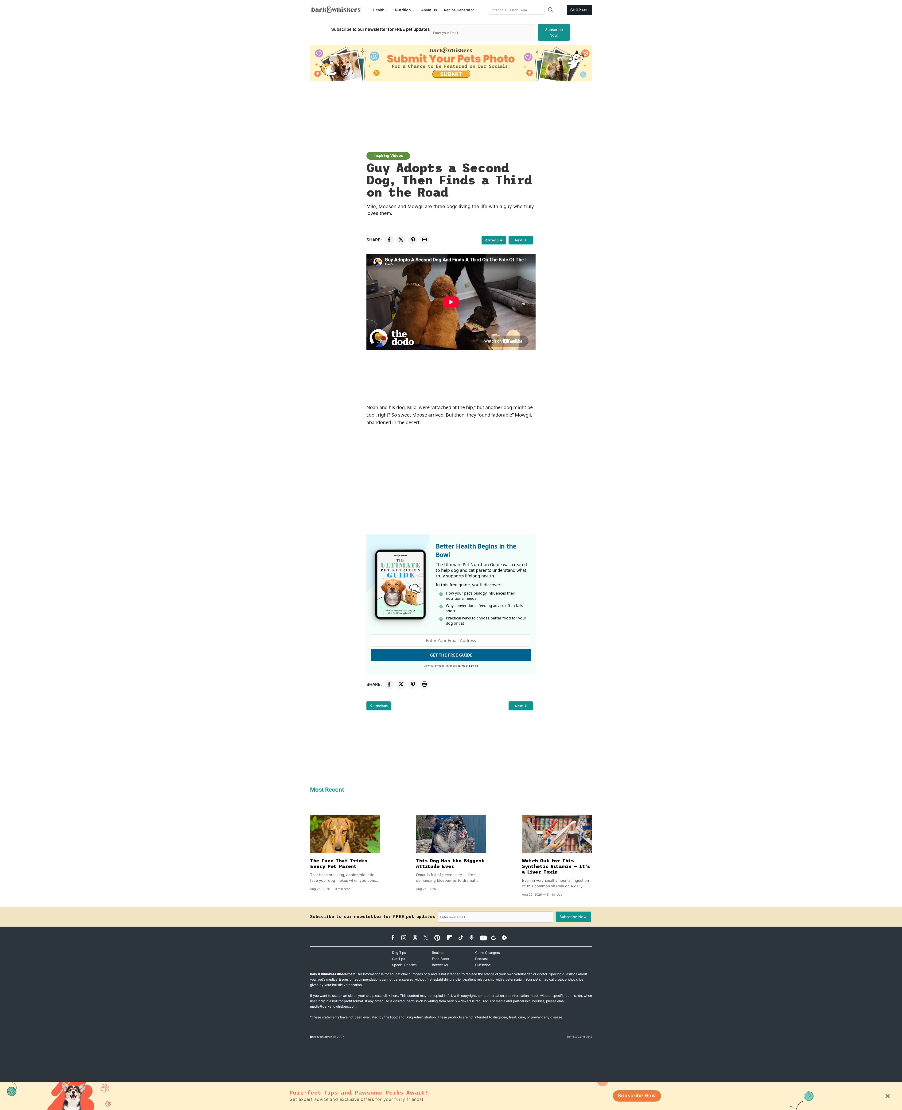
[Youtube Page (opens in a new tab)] (485, 938)
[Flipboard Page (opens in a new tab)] (452, 937)
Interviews (440, 965)
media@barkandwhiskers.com (333, 1006)
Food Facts (440, 959)
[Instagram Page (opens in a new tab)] (406, 937)
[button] (550, 9)
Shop (579, 10)
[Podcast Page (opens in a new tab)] (474, 937)
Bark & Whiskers (321, 1037)
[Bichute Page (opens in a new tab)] (496, 937)
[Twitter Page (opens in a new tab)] (428, 937)
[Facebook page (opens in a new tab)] (395, 937)
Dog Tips (399, 953)
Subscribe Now (637, 1095)
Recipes (438, 953)
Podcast (481, 959)
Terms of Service (468, 665)
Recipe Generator (459, 10)
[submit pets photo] (451, 63)
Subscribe (483, 965)
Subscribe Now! (554, 32)
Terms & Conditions (579, 1036)
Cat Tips (398, 959)
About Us (429, 10)
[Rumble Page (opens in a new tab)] (507, 937)
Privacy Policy (443, 665)
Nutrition (403, 10)
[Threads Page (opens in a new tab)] (417, 937)
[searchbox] (516, 10)
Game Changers (487, 953)
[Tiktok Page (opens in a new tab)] (463, 937)
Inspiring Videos (388, 155)
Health (379, 10)
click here (390, 996)
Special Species (404, 965)
